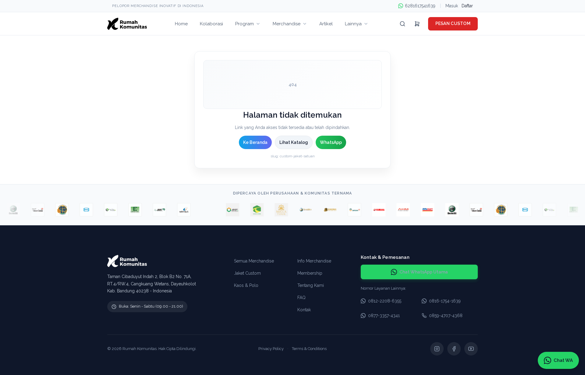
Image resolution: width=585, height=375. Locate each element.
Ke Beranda (255, 142)
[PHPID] (204, 210)
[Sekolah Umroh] (229, 210)
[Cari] (402, 24)
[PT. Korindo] (107, 210)
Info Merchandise (314, 261)
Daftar (467, 5)
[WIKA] (82, 210)
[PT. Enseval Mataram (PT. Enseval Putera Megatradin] (131, 210)
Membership (309, 273)
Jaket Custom (247, 273)
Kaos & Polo (246, 285)
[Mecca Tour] (277, 210)
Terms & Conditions (309, 348)
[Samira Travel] (302, 210)
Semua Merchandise (254, 261)
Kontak (304, 309)
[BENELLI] (9, 210)
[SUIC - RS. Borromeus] (156, 210)
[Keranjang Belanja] (417, 24)
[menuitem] (181, 23)
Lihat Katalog (293, 142)
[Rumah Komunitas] (127, 24)
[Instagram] (437, 348)
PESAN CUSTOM (452, 23)
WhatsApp (331, 142)
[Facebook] (454, 348)
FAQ (301, 297)
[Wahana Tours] (253, 210)
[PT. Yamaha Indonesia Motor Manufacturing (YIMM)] (375, 210)
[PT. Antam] (351, 210)
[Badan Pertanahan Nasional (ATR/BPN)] (58, 210)
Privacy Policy (271, 348)
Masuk (451, 5)
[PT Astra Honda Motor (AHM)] (399, 210)
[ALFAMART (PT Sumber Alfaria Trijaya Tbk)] (424, 210)
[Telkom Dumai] (34, 210)
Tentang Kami (310, 285)
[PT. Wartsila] (180, 210)
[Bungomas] (326, 210)
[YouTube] (471, 348)
